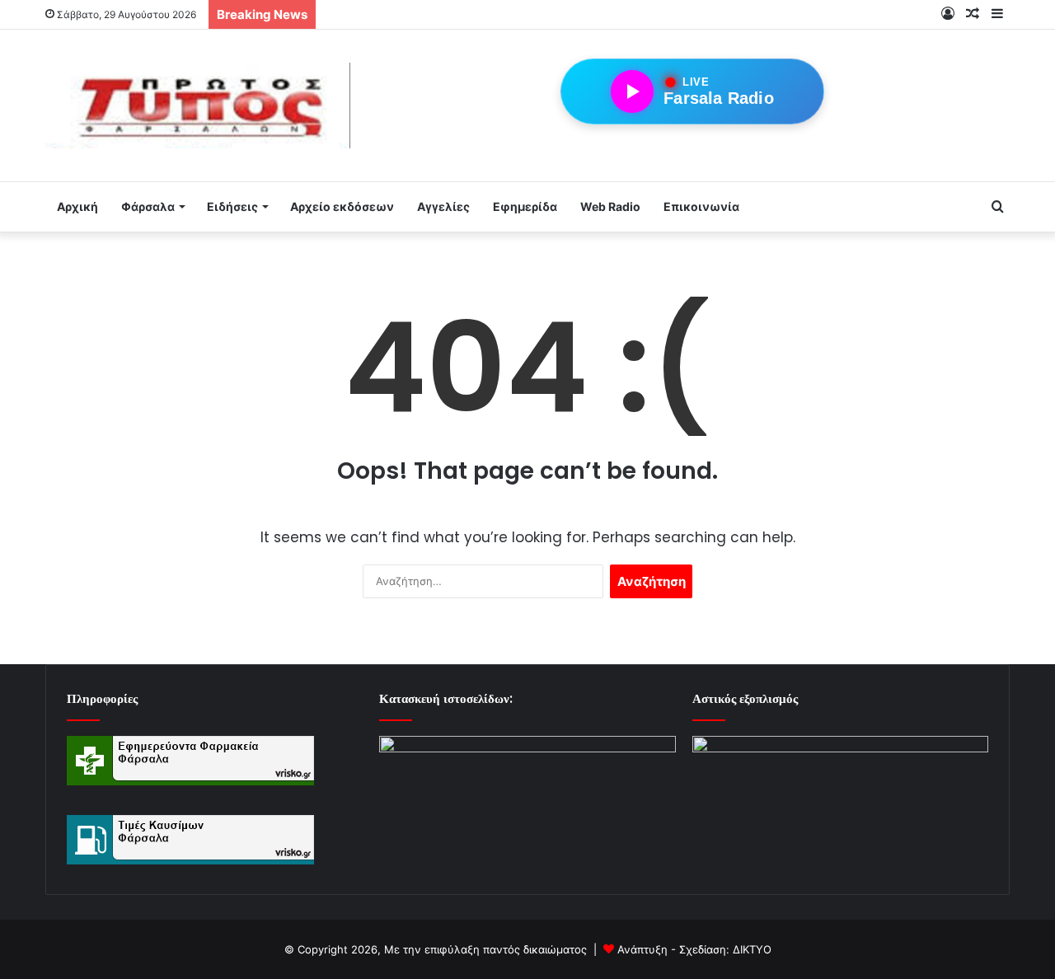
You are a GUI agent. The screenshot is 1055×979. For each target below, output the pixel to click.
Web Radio (610, 206)
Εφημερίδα (525, 206)
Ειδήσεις (232, 206)
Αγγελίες (443, 206)
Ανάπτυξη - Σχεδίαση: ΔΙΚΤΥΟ (694, 949)
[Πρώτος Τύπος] (197, 105)
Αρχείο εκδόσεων (342, 206)
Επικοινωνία (701, 206)
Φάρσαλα (148, 206)
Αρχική (77, 206)
